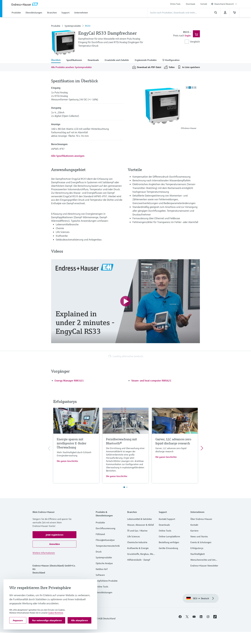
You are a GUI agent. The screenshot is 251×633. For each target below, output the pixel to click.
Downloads (190, 4)
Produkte (55, 25)
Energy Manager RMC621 (69, 380)
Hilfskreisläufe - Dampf (138, 559)
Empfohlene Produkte (107, 580)
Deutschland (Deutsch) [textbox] (224, 4)
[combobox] (225, 3)
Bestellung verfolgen (169, 542)
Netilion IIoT (102, 569)
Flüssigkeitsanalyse (105, 539)
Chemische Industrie (137, 542)
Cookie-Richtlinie (55, 612)
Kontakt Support (167, 518)
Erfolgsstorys (196, 548)
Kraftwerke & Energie (138, 548)
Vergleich (195, 41)
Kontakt (203, 4)
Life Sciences (133, 536)
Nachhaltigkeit (197, 553)
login (188, 35)
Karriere (194, 530)
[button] (54, 534)
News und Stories (199, 536)
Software (100, 574)
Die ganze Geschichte (67, 461)
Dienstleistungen (104, 592)
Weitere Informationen (44, 552)
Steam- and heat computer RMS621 (151, 380)
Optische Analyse (104, 563)
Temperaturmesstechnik (108, 545)
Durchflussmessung (105, 528)
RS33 (87, 25)
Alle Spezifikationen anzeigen (67, 155)
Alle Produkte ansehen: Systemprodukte (71, 67)
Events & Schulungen (200, 542)
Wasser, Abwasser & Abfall (140, 524)
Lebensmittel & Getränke (139, 518)
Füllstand (100, 534)
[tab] (57, 60)
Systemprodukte (73, 25)
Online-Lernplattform (169, 536)
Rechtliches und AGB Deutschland (98, 618)
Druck (99, 551)
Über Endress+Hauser (201, 518)
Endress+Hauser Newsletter (204, 565)
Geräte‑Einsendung (168, 548)
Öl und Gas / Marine (137, 530)
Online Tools (175, 4)
